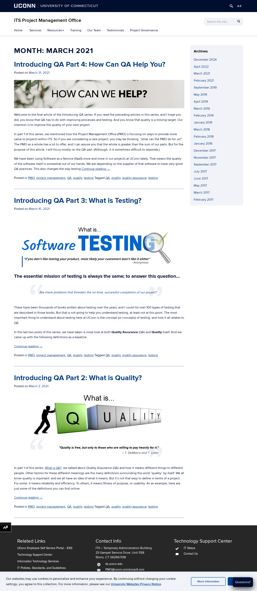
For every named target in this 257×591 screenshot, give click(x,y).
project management (50, 178)
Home (18, 30)
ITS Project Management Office (47, 20)
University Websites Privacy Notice (136, 584)
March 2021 (202, 73)
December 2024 (205, 60)
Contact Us (191, 553)
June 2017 (201, 179)
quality (77, 178)
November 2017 (205, 158)
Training (75, 30)
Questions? (243, 582)
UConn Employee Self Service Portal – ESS (44, 548)
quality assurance (134, 178)
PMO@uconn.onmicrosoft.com (124, 569)
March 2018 (202, 130)
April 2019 (201, 102)
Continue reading (96, 169)
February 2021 (204, 81)
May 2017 (200, 186)
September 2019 (205, 88)
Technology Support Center (34, 554)
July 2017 (200, 171)
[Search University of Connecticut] (231, 6)
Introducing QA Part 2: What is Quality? (78, 378)
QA (69, 178)
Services (35, 30)
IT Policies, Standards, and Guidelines (41, 568)
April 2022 (201, 67)
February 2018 (204, 137)
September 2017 (205, 164)
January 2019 (203, 122)
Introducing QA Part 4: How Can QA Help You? (89, 64)
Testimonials (115, 30)
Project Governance (144, 30)
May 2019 (200, 95)
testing (89, 178)
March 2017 (202, 193)
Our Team (94, 30)
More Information (208, 581)
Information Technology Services (38, 561)
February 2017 (203, 200)
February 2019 (204, 115)
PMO (31, 178)
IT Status (189, 548)
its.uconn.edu (113, 564)
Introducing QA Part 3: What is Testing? (77, 200)
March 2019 (202, 109)
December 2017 (205, 151)
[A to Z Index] (239, 6)
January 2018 (203, 144)
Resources (54, 30)
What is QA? (53, 468)
